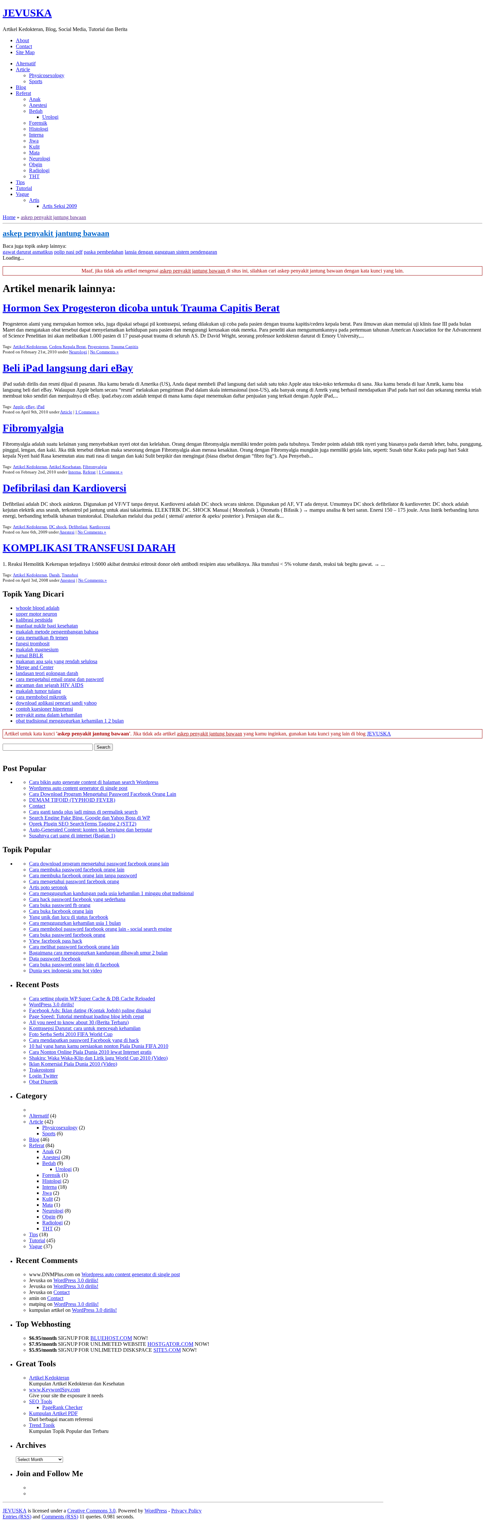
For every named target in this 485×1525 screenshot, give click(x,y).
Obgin (35, 164)
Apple (18, 406)
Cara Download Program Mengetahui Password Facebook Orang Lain (102, 794)
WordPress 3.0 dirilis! (51, 1004)
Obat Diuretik (43, 1082)
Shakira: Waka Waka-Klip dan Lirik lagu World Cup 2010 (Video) (98, 1058)
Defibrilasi (78, 526)
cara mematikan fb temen (42, 637)
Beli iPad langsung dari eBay (68, 368)
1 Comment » (87, 411)
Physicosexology (46, 75)
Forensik (38, 123)
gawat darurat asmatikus (28, 252)
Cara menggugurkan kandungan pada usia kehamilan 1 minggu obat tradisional (111, 893)
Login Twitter (43, 1076)
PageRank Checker (62, 1407)
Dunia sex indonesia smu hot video (65, 970)
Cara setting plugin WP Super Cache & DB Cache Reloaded (92, 998)
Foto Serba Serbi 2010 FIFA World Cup (71, 1034)
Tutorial (24, 188)
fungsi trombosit (32, 643)
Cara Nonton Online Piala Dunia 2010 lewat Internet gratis (90, 1052)
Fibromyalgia (33, 428)
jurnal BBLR (29, 655)
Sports (35, 81)
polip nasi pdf (68, 252)
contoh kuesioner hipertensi (44, 709)
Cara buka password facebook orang (67, 935)
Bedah (36, 111)
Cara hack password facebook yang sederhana (77, 899)
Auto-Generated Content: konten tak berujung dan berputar (90, 829)
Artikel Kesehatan (65, 466)
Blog (21, 87)
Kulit (34, 146)
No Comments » (104, 351)
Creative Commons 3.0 (91, 1510)
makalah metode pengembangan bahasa (57, 631)
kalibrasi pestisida (34, 620)
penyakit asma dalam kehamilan (49, 715)
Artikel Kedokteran (30, 346)
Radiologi (39, 170)
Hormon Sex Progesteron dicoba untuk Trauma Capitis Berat (141, 308)
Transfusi (70, 574)
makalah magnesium (37, 649)
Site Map (25, 52)
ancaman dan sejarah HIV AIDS (49, 685)
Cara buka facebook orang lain (61, 911)
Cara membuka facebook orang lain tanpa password (83, 875)
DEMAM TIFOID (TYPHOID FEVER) (72, 800)
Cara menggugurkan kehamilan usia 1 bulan (75, 923)
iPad (41, 406)
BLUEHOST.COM (111, 1338)
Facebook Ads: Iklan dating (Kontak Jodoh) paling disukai (90, 1010)
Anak (35, 99)
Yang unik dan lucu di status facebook (68, 917)
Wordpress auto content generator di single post (78, 788)
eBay (30, 406)
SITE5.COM (167, 1350)
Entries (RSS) (17, 1516)
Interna (36, 135)
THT (34, 176)
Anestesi (38, 105)
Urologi (50, 117)
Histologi (38, 129)
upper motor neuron (36, 614)
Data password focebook (55, 958)
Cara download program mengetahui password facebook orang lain (99, 863)
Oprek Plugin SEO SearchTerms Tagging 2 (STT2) (82, 824)
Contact (24, 46)
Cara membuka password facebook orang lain (76, 869)
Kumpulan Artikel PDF (53, 1413)
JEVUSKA (27, 13)
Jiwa (34, 141)
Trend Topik (42, 1425)
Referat (23, 93)
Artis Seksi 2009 (59, 206)
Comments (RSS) (60, 1516)
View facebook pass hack (55, 941)
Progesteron (98, 346)
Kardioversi (99, 526)
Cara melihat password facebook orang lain (74, 947)
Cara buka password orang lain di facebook (74, 964)
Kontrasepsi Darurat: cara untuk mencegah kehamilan (85, 1028)
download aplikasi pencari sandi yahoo (56, 703)
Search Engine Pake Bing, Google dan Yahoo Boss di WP (89, 818)
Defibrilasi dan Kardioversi (64, 488)
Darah (54, 574)
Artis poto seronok (48, 887)
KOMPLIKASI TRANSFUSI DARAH (89, 548)
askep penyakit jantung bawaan (53, 217)
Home (9, 217)
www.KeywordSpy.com (54, 1389)
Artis (34, 200)
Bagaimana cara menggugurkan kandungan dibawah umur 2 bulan (98, 953)
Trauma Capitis (124, 346)
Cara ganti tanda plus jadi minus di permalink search (83, 812)
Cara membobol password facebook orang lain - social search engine (100, 929)
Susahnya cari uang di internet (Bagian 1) (72, 835)
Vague (22, 194)
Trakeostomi (42, 1070)
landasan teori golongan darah (47, 673)
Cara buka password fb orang (59, 905)
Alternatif (26, 63)
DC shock (58, 526)
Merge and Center (34, 667)
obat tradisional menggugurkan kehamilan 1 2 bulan (70, 721)
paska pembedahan (103, 252)
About (22, 40)
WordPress (156, 1510)
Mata (34, 152)
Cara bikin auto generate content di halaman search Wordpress (93, 782)
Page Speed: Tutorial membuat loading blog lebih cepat (86, 1016)
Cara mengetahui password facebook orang (74, 881)
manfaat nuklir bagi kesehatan (47, 626)
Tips (20, 182)
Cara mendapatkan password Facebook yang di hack (84, 1040)
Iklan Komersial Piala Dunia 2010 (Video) (73, 1064)
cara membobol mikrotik (41, 697)
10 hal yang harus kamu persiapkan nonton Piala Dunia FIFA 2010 (98, 1046)
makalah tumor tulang (38, 691)
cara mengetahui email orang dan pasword (60, 679)
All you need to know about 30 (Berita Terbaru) (79, 1022)
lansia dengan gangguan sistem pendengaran (171, 252)
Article (23, 69)
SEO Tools (40, 1401)
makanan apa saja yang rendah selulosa (56, 661)
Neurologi (39, 158)
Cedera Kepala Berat (67, 346)
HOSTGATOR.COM (170, 1344)
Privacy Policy (186, 1510)
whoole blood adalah (37, 608)
